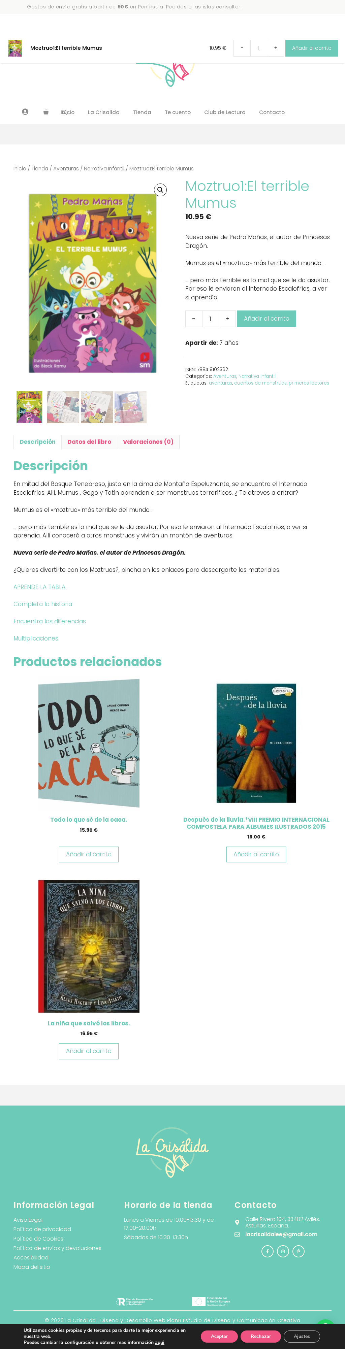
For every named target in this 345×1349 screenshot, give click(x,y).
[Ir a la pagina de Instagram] (267, 1251)
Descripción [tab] (38, 442)
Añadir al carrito (266, 319)
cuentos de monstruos (260, 383)
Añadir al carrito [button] (89, 854)
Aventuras (66, 168)
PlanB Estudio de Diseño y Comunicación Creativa (233, 1320)
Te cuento (178, 112)
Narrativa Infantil (104, 168)
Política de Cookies (38, 1239)
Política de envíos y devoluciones (57, 1248)
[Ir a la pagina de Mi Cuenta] (25, 111)
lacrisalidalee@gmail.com (281, 1234)
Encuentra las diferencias (49, 621)
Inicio (19, 168)
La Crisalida (104, 112)
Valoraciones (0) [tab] (148, 442)
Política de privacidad (42, 1229)
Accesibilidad (31, 1257)
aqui (159, 1342)
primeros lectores (309, 383)
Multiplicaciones (35, 638)
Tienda (142, 112)
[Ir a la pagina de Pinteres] (298, 1251)
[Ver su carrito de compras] (46, 112)
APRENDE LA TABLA (39, 587)
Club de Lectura (225, 112)
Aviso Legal (27, 1220)
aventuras (220, 383)
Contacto (272, 112)
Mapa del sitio (31, 1267)
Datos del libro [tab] (89, 442)
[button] (160, 190)
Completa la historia (42, 604)
